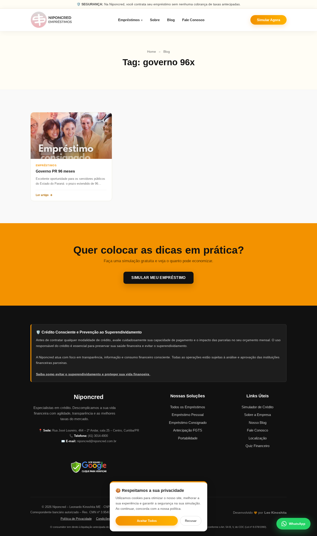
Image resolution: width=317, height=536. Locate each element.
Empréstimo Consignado (188, 423)
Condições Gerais (108, 518)
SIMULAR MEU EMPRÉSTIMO (158, 278)
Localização (258, 438)
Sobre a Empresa (257, 415)
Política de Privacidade (76, 518)
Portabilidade (187, 438)
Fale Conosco (193, 20)
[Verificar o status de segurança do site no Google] (88, 467)
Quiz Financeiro (257, 446)
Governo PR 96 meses (55, 171)
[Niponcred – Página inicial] (51, 19)
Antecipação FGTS (187, 430)
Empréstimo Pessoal (188, 415)
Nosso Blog (257, 423)
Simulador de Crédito (257, 407)
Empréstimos (129, 20)
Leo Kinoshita (275, 512)
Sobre (155, 20)
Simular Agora (268, 20)
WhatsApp (297, 524)
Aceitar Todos (147, 521)
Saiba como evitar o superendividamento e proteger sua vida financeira (93, 374)
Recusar (191, 521)
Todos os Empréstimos (187, 407)
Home (151, 51)
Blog (171, 20)
